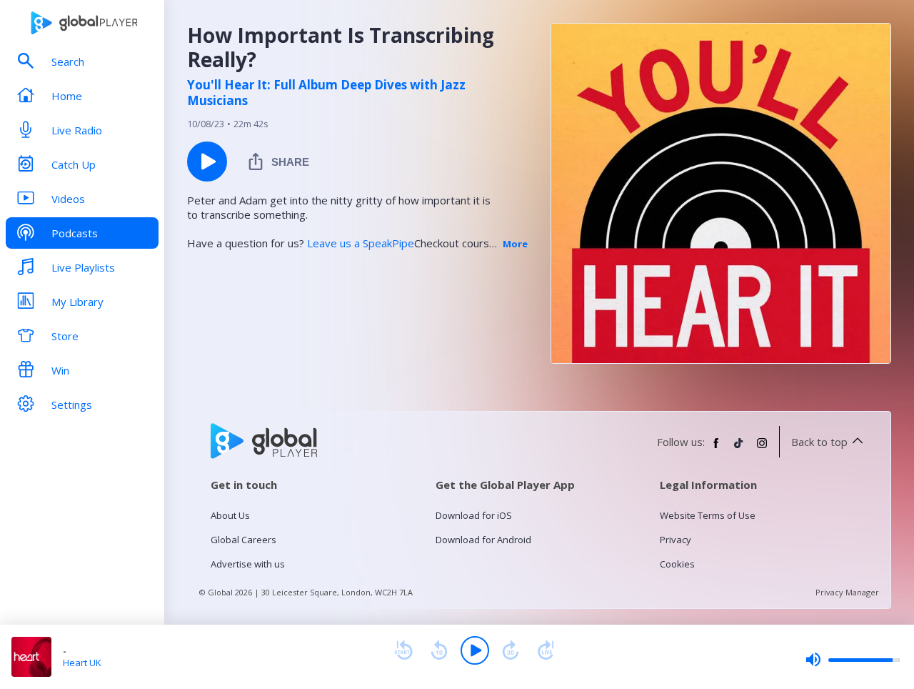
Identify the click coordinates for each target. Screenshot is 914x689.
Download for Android (483, 539)
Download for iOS (474, 515)
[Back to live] (546, 650)
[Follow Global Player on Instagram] (762, 449)
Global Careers (243, 539)
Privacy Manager (847, 592)
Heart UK (82, 662)
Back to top (819, 442)
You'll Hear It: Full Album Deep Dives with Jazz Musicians (326, 93)
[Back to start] (403, 650)
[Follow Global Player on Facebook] (716, 449)
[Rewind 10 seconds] (439, 650)
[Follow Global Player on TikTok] (739, 449)
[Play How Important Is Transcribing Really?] (207, 162)
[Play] (475, 650)
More (515, 243)
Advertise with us (248, 563)
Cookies (677, 563)
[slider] (852, 659)
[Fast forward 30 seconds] (510, 650)
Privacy (675, 539)
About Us (230, 515)
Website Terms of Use (707, 515)
